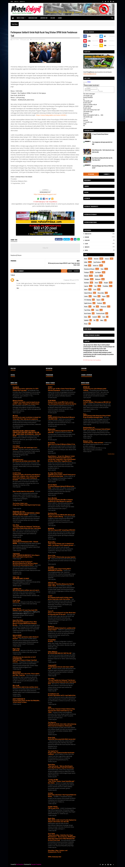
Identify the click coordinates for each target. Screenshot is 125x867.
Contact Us (22, 1)
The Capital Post (53, 751)
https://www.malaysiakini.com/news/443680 (51, 115)
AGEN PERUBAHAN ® (19, 699)
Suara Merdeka (52, 498)
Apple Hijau (51, 818)
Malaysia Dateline (18, 400)
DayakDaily (16, 387)
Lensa (97, 310)
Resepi (86, 324)
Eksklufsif (87, 240)
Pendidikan (105, 286)
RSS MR (53, 18)
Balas (18, 288)
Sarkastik (87, 247)
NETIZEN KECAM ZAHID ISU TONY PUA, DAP (60, 653)
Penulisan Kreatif (100, 313)
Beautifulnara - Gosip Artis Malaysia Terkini (61, 456)
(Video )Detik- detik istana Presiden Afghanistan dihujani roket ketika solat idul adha (62, 821)
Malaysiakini (51, 429)
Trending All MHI (53, 780)
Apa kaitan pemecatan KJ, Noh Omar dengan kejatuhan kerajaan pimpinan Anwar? (25, 564)
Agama (86, 289)
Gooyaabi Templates (36, 864)
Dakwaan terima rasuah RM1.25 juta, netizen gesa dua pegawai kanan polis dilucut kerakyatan (62, 403)
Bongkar (87, 237)
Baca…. (85, 414)
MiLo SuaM (16, 685)
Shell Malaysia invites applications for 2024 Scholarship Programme (25, 389)
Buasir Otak (51, 555)
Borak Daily (51, 443)
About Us (16, 1)
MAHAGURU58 (17, 672)
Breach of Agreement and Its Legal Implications (62, 695)
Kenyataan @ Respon (38, 39)
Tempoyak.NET (52, 665)
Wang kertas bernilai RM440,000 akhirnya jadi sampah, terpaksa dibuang (61, 515)
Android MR (43, 18)
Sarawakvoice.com (53, 694)
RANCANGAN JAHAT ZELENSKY (21, 578)
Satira (86, 250)
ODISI (49, 707)
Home (12, 1)
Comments (106, 174)
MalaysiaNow (51, 542)
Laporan (86, 286)
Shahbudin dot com (19, 511)
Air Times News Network (55, 473)
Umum (96, 282)
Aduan (85, 317)
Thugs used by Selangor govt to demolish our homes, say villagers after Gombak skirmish (61, 544)
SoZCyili (50, 793)
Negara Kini (16, 649)
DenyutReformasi (18, 459)
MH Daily (15, 416)
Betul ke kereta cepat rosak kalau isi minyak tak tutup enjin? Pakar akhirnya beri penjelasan (27, 418)
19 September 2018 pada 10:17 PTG (71, 280)
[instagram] (111, 1)
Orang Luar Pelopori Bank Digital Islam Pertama (26, 505)
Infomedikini (52, 640)
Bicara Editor (88, 234)
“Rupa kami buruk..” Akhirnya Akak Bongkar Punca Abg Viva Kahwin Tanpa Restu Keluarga (61, 767)
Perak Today (16, 600)
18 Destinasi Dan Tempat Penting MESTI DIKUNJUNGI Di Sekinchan (59, 569)
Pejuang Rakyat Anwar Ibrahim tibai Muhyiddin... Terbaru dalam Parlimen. (26, 701)
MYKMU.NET (86, 387)
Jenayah (96, 276)
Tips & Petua (87, 310)
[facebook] (103, 1)
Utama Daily (51, 737)
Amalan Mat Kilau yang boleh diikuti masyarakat (61, 739)
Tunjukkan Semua (111, 454)
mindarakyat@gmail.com (89, 74)
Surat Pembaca (97, 262)
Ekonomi (86, 276)
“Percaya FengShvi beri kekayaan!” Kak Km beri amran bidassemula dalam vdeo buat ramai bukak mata (27, 528)
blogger (64, 271)
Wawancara (103, 306)
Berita (85, 259)
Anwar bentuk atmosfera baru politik (23, 491)
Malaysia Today (87, 441)
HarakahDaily (87, 400)
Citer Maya (16, 525)
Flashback (99, 303)
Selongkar (91, 174)
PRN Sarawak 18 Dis (53, 808)
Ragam (104, 296)
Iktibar (101, 320)
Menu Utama (20, 18)
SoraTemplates (20, 864)
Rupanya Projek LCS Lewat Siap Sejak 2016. (25, 610)
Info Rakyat (16, 446)
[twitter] (105, 1)
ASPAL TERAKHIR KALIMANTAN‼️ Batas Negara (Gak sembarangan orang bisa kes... (26, 556)
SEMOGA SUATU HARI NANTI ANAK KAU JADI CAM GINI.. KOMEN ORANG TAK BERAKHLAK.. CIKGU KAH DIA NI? (27, 434)
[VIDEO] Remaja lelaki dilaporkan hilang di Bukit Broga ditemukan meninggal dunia (97, 416)
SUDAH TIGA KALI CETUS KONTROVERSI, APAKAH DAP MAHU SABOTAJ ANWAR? (26, 514)
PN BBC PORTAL (53, 807)
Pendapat (86, 272)
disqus (70, 271)
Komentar (96, 259)
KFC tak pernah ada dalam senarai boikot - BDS (26, 461)
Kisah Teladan (87, 313)
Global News (51, 764)
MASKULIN (51, 528)
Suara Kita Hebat (18, 620)
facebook (76, 271)
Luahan (86, 296)
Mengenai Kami (33, 18)
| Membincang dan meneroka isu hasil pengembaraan (24, 657)
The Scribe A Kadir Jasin (20, 503)
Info (94, 306)
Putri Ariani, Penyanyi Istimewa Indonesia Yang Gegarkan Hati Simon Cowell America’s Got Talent (61, 710)
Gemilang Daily (52, 513)
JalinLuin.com (52, 582)
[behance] (113, 1)
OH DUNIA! (51, 567)
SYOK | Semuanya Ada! (54, 857)
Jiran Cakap (51, 833)
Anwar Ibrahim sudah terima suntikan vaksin (25, 687)
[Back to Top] (113, 864)
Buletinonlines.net (89, 427)
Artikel (85, 262)
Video (102, 269)
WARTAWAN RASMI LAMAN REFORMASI (24, 431)
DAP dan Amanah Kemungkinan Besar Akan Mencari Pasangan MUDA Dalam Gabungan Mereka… (25, 623)
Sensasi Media (17, 540)
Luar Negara (98, 272)
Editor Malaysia (52, 651)
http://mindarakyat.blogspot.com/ (45, 194)
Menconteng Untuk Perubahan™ (22, 562)
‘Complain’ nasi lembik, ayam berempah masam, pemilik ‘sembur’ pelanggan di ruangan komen (26, 403)
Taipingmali (16, 553)
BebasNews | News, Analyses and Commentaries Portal (57, 851)
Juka (17, 280)
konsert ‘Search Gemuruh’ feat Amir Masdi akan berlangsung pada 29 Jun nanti (61, 613)
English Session (88, 303)
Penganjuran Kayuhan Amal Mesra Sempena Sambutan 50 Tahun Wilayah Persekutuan (60, 500)
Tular (95, 286)
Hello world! (16, 602)
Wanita (86, 306)
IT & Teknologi (87, 300)
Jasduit (50, 596)
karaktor (50, 641)
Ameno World (17, 608)
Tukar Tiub (16, 577)
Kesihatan (86, 282)
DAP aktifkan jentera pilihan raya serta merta (26, 590)
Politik (85, 265)
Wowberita (51, 626)
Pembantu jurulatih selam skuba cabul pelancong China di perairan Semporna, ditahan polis (62, 725)
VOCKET (50, 387)
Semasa (107, 259)
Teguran (98, 300)
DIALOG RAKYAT (17, 635)
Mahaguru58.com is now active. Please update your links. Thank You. (26, 674)
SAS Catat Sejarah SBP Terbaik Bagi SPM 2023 (61, 530)
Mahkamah (97, 279)
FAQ (94, 320)
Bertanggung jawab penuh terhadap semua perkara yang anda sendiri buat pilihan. (60, 598)
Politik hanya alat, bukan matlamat (93, 442)
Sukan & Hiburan (88, 293)
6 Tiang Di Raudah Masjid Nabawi (100, 134)
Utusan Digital (52, 485)
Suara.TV (50, 611)
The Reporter (52, 722)
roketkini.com (17, 588)
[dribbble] (108, 1)
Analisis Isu (95, 265)
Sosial (94, 289)
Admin (60, 18)
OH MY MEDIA (52, 400)
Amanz (50, 416)
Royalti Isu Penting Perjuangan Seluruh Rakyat (97, 429)
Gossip (86, 243)
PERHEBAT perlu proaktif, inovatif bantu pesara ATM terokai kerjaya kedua (61, 475)
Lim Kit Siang (17, 473)
